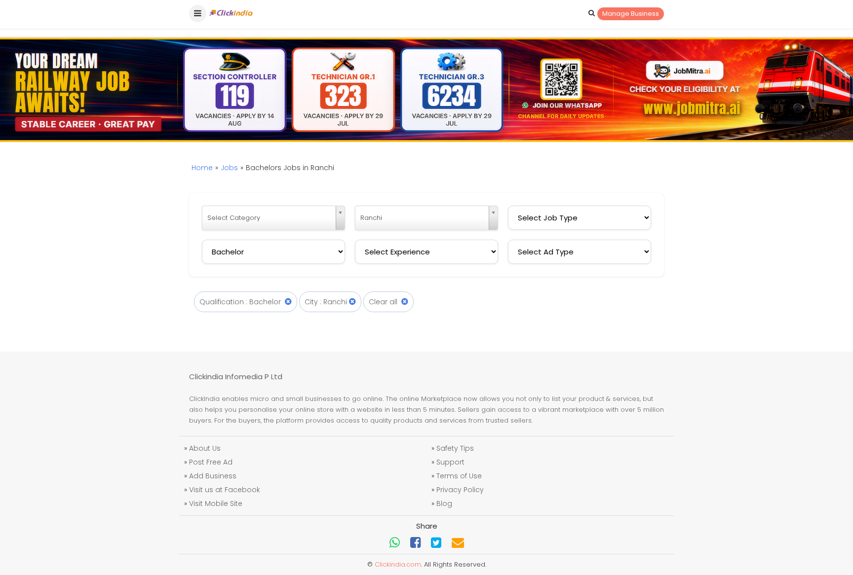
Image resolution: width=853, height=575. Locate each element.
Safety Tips (455, 448)
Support (450, 462)
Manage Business (630, 13)
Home (202, 168)
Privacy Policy (460, 490)
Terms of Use (459, 476)
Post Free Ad (211, 462)
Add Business (212, 476)
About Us (205, 448)
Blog (444, 503)
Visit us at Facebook (224, 490)
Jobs (229, 168)
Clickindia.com (398, 564)
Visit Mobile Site (215, 503)
